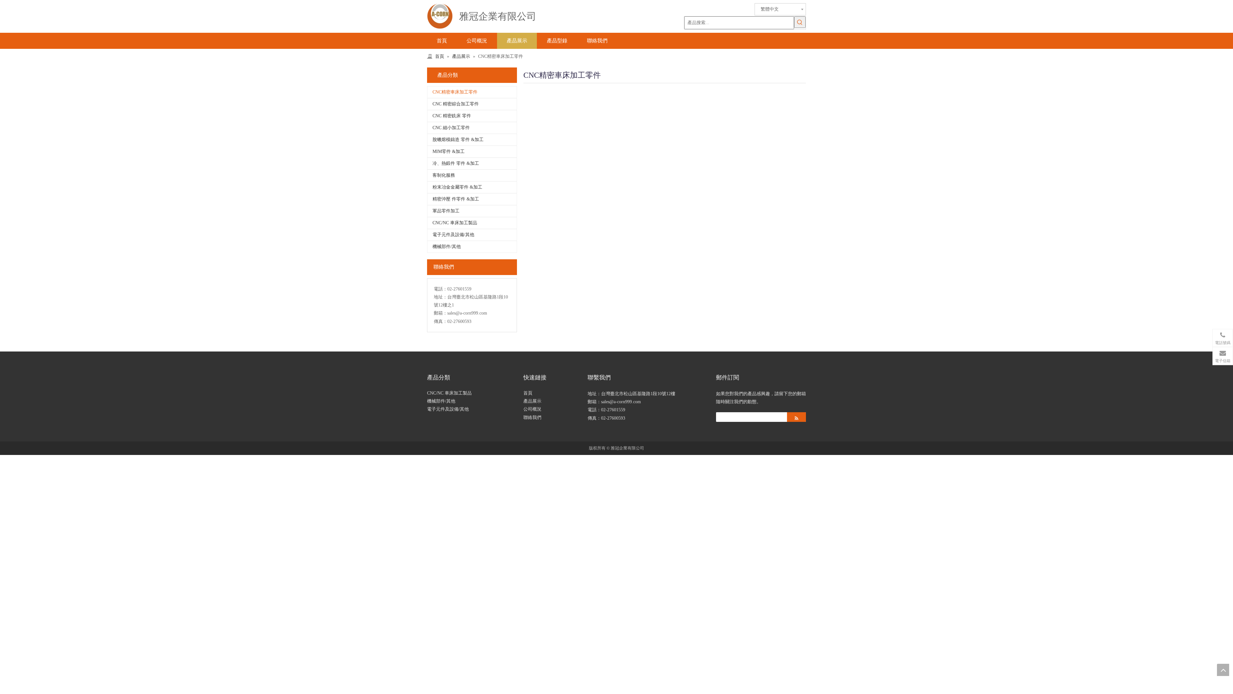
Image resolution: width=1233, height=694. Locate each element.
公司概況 (532, 409)
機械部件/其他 (447, 246)
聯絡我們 (532, 417)
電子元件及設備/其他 (453, 234)
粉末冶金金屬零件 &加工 (457, 187)
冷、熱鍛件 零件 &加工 (456, 163)
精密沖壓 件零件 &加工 (456, 199)
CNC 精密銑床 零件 (452, 115)
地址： (440, 297)
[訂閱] (796, 417)
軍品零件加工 (446, 211)
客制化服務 (444, 175)
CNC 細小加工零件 (451, 127)
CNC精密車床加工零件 (455, 92)
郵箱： (440, 313)
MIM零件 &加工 (449, 151)
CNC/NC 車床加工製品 (455, 222)
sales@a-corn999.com (467, 313)
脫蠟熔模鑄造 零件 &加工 (458, 139)
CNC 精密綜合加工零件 (456, 104)
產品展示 (532, 401)
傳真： (440, 321)
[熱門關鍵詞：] (800, 22)
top (1223, 670)
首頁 (527, 393)
